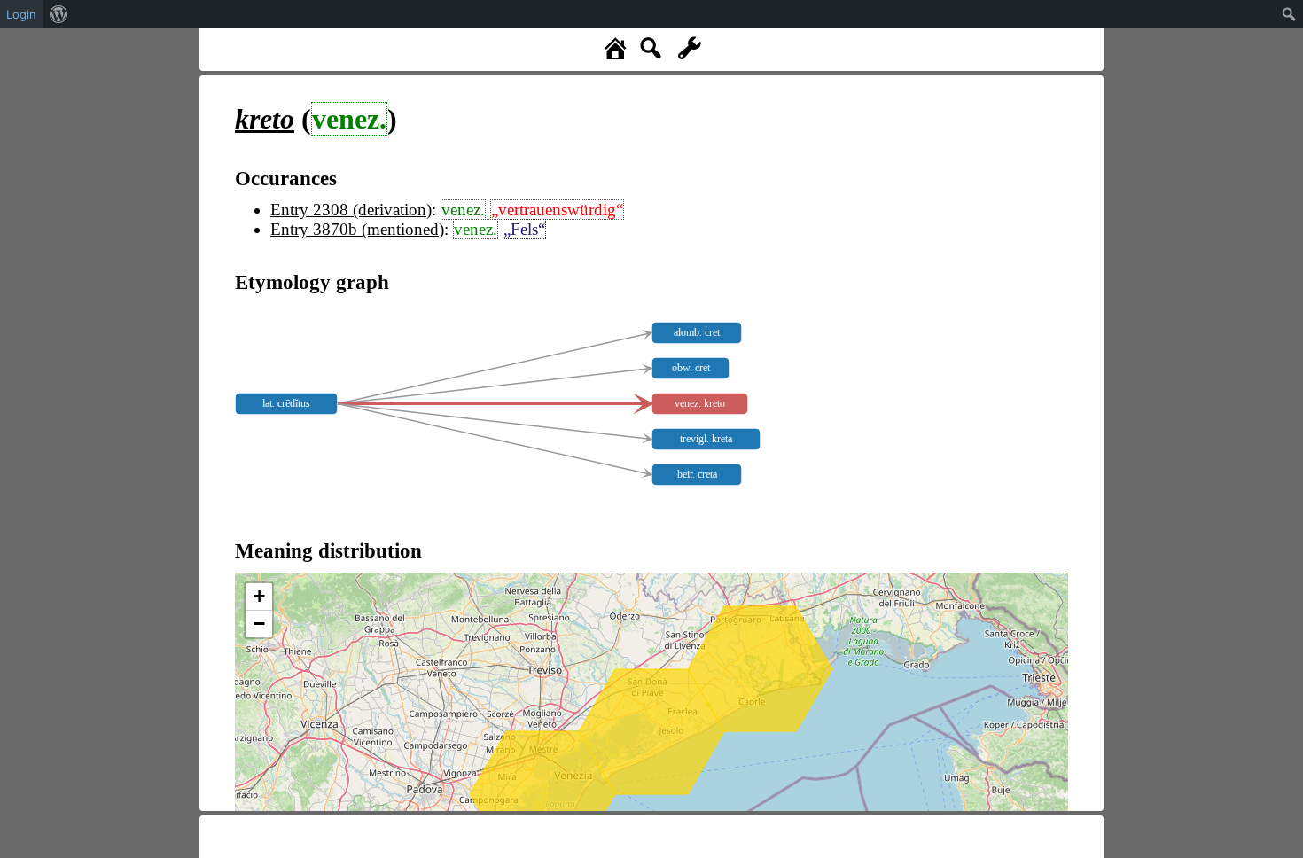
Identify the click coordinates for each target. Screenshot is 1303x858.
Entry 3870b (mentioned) (357, 229)
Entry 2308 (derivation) (351, 209)
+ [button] (259, 596)
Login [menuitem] (21, 14)
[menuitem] (58, 14)
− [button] (259, 623)
